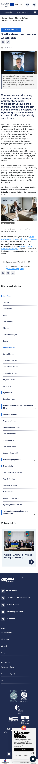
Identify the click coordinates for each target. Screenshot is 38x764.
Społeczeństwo (18, 20)
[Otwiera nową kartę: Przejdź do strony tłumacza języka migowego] (27, 5)
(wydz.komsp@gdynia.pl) (15, 269)
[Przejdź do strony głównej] (5, 5)
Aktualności (7, 12)
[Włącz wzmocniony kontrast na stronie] (34, 5)
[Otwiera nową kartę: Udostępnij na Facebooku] (3, 42)
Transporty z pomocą (29, 239)
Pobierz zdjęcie (8, 223)
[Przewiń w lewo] (16, 577)
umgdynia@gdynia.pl (14, 612)
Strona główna (7, 18)
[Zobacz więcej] (31, 562)
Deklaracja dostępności (8, 674)
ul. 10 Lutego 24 (12, 605)
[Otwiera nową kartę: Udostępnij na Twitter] (8, 42)
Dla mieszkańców (21, 18)
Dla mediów (5, 646)
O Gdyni (3, 653)
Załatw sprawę (22, 12)
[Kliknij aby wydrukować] (13, 273)
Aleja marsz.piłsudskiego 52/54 (18, 597)
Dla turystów (5, 639)
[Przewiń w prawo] (21, 577)
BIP (2, 681)
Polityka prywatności (7, 667)
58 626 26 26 (10, 619)
